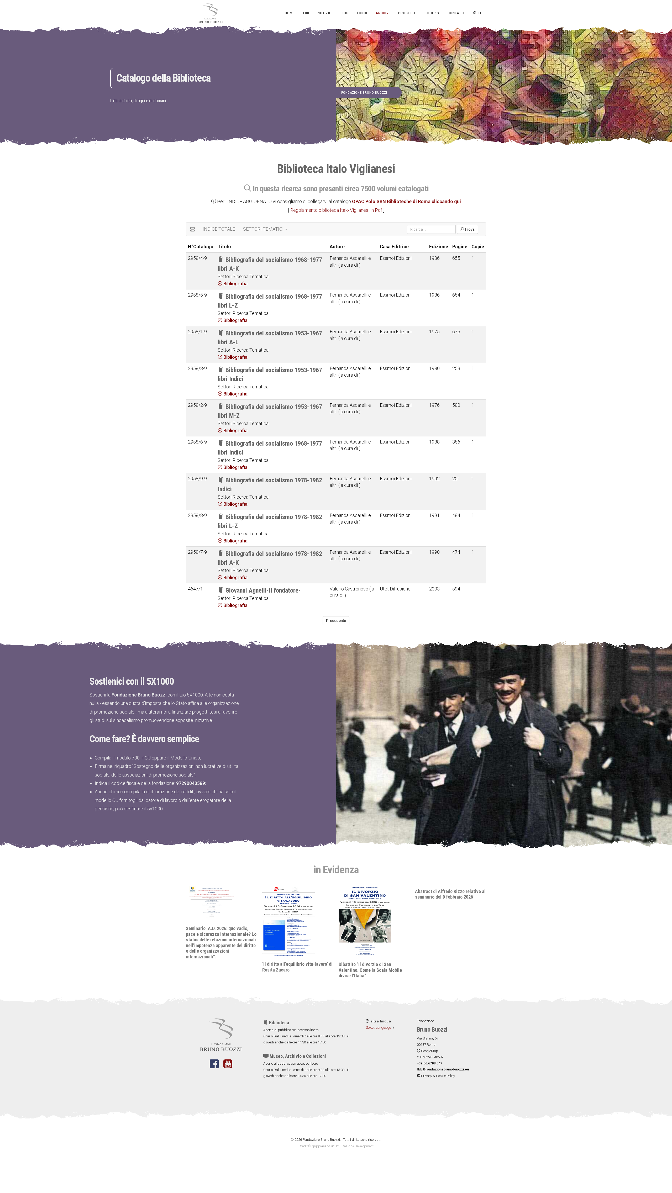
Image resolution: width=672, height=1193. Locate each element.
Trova (469, 229)
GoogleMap (429, 1051)
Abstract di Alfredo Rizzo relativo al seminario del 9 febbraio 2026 (374, 894)
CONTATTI (456, 13)
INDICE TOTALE (219, 229)
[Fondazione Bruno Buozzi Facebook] (214, 1067)
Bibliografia (235, 283)
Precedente (336, 621)
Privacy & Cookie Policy (437, 1076)
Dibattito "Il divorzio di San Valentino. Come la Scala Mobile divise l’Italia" (294, 970)
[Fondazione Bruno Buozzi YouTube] (227, 1067)
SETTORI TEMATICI (264, 229)
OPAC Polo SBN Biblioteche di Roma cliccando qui (406, 201)
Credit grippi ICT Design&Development (336, 1146)
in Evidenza (336, 870)
